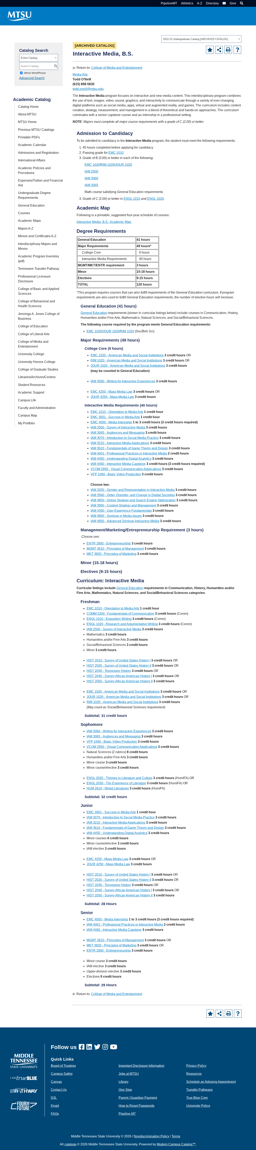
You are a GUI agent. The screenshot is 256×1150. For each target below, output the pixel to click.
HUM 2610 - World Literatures (108, 788)
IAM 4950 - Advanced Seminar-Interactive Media (125, 521)
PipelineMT (169, 3)
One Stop (125, 1089)
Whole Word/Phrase (35, 73)
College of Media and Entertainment (33, 344)
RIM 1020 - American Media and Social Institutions (126, 360)
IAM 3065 (91, 185)
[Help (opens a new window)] (237, 50)
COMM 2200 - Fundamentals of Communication (120, 613)
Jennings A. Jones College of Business (38, 316)
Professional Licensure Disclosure (34, 279)
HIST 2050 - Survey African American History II (120, 681)
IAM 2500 (91, 171)
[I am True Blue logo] (23, 1078)
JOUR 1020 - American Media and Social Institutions (128, 365)
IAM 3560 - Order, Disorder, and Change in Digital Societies (133, 495)
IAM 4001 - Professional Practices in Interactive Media (129, 453)
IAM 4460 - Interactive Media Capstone (118, 464)
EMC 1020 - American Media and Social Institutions (127, 355)
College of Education (33, 326)
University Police (198, 1105)
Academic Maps (29, 220)
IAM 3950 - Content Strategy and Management (123, 505)
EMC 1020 (92, 164)
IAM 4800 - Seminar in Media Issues (116, 516)
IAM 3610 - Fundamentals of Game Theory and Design (129, 448)
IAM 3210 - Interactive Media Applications (120, 443)
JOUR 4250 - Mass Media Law (112, 397)
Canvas (56, 1081)
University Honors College (36, 362)
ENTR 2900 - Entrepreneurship (109, 543)
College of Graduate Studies (38, 369)
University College (31, 354)
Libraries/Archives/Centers (37, 377)
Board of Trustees (63, 1065)
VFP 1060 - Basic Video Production (116, 474)
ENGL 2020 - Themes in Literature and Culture (119, 778)
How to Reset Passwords (136, 1105)
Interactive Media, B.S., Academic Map (104, 222)
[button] (241, 3)
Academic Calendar (32, 145)
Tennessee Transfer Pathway (38, 268)
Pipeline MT (127, 1113)
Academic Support (31, 392)
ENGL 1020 (155, 198)
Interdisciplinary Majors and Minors (37, 246)
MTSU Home (27, 122)
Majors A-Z (25, 228)
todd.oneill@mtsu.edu (88, 89)
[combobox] (201, 39)
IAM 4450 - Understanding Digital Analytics (121, 458)
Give (233, 3)
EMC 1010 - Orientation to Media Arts (117, 412)
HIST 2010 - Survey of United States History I (118, 660)
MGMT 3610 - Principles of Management (115, 548)
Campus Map (27, 415)
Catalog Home (28, 106)
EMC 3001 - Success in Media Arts (115, 417)
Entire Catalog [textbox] (29, 57)
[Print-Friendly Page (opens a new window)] (228, 50)
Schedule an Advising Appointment (211, 1081)
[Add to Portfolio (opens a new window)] (210, 50)
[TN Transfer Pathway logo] (23, 1090)
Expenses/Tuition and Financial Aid (40, 183)
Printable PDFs (29, 137)
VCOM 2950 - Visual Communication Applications (126, 469)
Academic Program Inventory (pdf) (38, 259)
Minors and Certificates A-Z (37, 236)
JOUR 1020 (123, 164)
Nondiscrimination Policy (151, 1136)
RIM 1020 (107, 164)
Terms (176, 1136)
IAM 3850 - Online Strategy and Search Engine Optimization (133, 500)
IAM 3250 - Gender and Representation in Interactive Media (133, 490)
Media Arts (80, 74)
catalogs (70, 1144)
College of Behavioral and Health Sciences (36, 304)
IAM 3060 (91, 178)
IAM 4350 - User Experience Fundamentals (121, 510)
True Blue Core (197, 1097)
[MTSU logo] (23, 1060)
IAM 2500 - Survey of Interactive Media (118, 427)
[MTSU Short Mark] (20, 15)
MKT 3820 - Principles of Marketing (111, 554)
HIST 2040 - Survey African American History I (119, 676)
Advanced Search (32, 78)
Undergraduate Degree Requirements (34, 195)
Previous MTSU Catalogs (36, 129)
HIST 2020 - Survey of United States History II (119, 665)
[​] (82, 1047)
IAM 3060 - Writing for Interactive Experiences (123, 381)
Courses (24, 213)
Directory (212, 3)
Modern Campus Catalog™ (176, 1144)
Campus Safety (62, 1073)
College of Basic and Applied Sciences (38, 291)
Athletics (187, 3)
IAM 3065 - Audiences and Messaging (118, 432)
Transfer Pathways (199, 1089)
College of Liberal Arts (33, 334)
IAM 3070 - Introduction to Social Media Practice (125, 438)
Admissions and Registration (38, 152)
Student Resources (31, 385)
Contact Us (59, 1089)
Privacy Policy (196, 1065)
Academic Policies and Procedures (34, 170)
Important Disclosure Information (141, 1065)
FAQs (55, 1113)
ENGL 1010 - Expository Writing (109, 618)
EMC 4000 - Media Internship (111, 422)
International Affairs (31, 160)
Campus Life (27, 400)
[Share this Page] (219, 50)
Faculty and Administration (37, 408)
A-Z (199, 3)
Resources (194, 1073)
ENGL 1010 (132, 198)
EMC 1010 (116, 152)
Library (123, 1081)
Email (55, 1105)
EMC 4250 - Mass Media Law (111, 391)
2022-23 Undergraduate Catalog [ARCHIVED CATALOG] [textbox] (195, 39)
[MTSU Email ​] (224, 3)
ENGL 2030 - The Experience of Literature (116, 783)
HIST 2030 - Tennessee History (109, 670)
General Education (31, 205)
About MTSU (27, 114)
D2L (54, 1097)
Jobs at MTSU (129, 1073)
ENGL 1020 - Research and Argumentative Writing (122, 624)
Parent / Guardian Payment (138, 1097)
